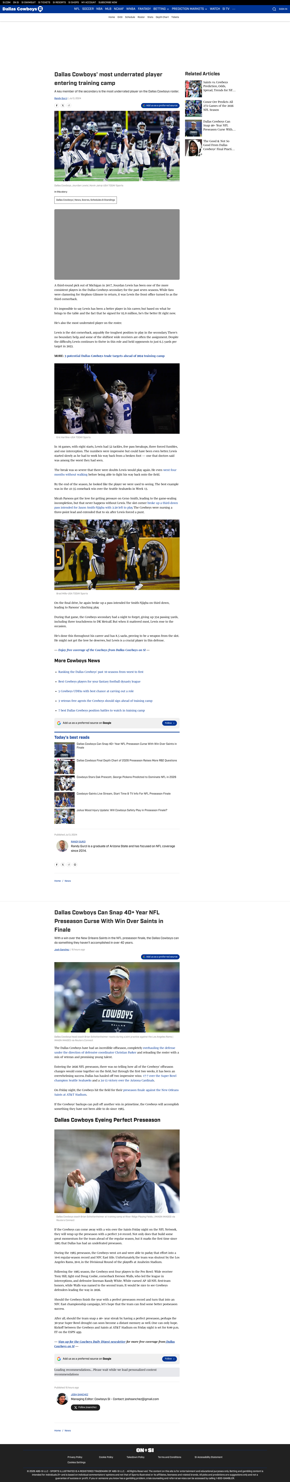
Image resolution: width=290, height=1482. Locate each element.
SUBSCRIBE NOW (108, 2)
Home (112, 17)
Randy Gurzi (60, 98)
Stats (150, 17)
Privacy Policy (75, 1457)
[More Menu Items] (234, 9)
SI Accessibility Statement (208, 1457)
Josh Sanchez (61, 950)
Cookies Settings (76, 1462)
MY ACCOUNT (88, 2)
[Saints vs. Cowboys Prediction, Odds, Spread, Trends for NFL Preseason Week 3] (210, 88)
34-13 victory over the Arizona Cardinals (127, 1080)
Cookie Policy (106, 1457)
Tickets (175, 17)
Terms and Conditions (169, 1457)
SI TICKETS (44, 2)
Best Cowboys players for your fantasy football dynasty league (99, 681)
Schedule (130, 17)
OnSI (120, 17)
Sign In (283, 9)
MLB (108, 9)
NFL (77, 9)
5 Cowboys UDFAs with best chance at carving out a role (96, 691)
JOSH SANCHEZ (79, 1394)
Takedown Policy (135, 1457)
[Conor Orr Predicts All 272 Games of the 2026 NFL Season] (210, 108)
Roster (141, 17)
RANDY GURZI (78, 842)
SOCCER (88, 9)
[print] (75, 864)
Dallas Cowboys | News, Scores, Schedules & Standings (85, 200)
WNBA (130, 9)
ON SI (16, 2)
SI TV (225, 9)
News (68, 881)
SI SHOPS (73, 2)
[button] (161, 9)
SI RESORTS (59, 2)
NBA (99, 9)
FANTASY (144, 9)
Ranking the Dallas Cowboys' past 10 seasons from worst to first (100, 672)
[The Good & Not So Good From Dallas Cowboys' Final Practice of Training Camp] (210, 147)
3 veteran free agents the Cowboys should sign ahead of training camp (105, 700)
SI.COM (6, 2)
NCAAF (119, 9)
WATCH (215, 9)
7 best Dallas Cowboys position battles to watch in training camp (101, 710)
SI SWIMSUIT (29, 2)
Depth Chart (162, 17)
